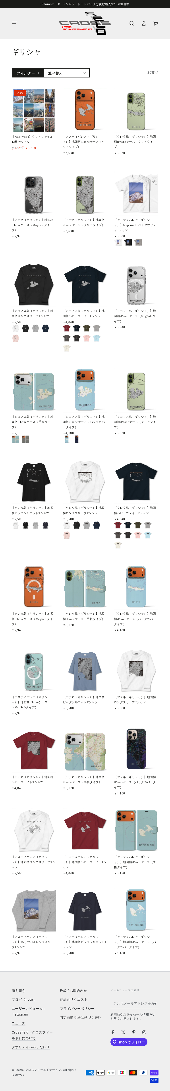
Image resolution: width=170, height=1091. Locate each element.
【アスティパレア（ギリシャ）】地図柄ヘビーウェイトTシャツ (84, 862)
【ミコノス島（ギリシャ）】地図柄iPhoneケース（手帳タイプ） (33, 422)
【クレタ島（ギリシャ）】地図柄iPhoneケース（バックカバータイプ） (135, 619)
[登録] (155, 1003)
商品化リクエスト (74, 1000)
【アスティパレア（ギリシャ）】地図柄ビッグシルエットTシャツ (84, 942)
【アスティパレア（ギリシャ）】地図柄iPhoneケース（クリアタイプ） (84, 142)
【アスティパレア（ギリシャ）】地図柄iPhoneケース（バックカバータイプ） (135, 942)
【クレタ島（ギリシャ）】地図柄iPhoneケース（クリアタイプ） (135, 142)
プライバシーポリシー (77, 1009)
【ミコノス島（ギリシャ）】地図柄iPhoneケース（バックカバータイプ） (84, 422)
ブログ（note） (24, 1000)
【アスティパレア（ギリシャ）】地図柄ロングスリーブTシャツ (33, 862)
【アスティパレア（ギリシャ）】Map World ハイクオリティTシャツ (135, 225)
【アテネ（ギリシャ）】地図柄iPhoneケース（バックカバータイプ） (135, 782)
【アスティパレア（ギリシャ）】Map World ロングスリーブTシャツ (33, 942)
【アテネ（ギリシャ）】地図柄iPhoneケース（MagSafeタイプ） (33, 225)
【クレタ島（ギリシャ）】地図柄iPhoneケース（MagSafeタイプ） (33, 619)
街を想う (19, 991)
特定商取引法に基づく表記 (81, 1018)
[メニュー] (14, 23)
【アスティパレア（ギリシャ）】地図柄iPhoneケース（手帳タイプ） (135, 862)
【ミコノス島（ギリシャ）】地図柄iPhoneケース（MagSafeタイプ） (135, 316)
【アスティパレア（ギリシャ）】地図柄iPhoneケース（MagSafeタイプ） (30, 702)
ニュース (19, 1023)
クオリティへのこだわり (31, 1047)
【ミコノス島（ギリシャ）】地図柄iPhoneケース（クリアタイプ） (135, 422)
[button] (132, 23)
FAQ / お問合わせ (73, 991)
